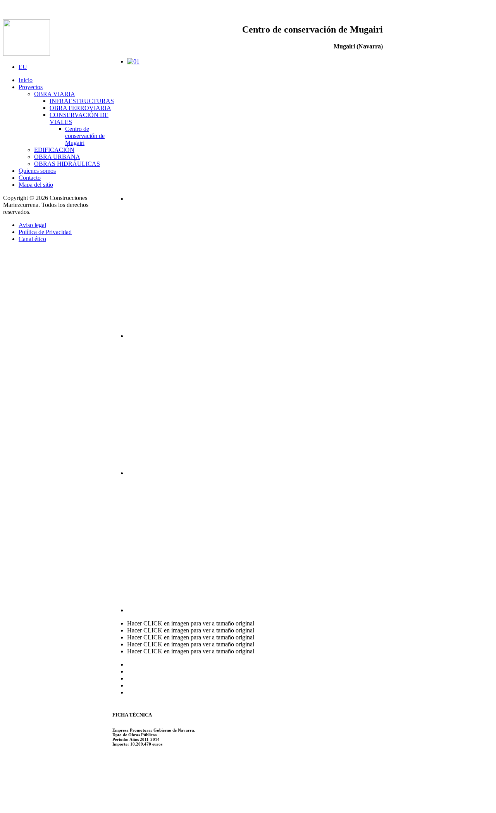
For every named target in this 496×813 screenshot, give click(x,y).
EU (23, 67)
